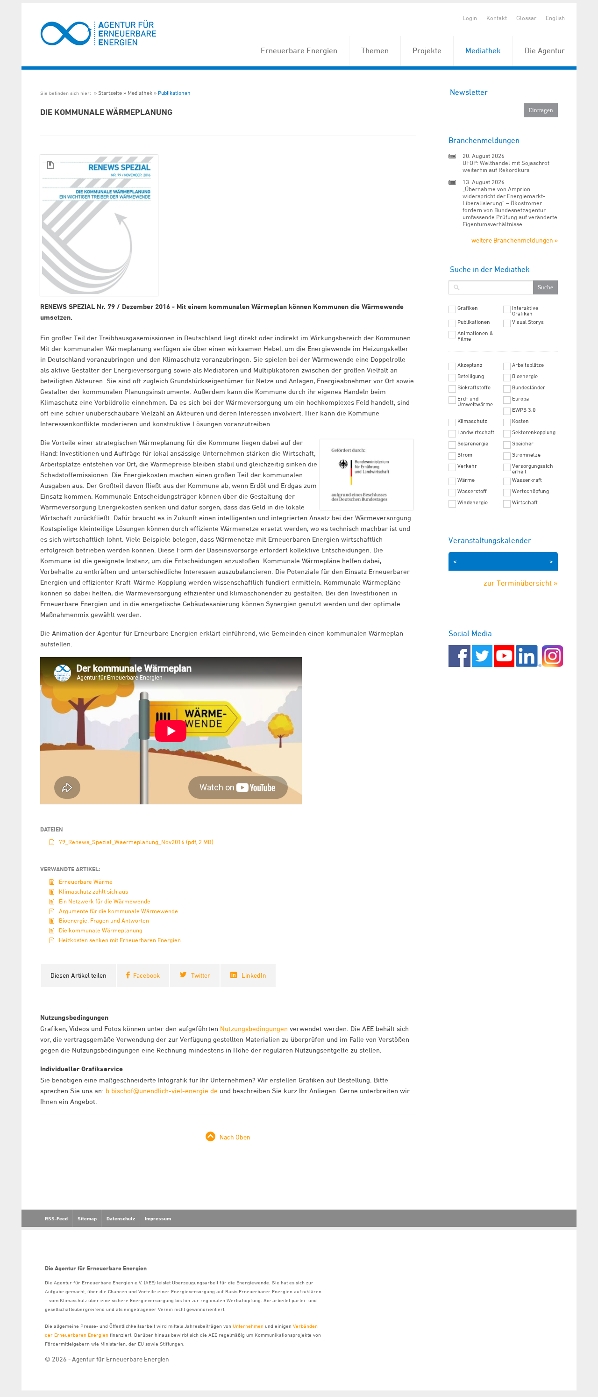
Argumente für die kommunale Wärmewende (118, 911)
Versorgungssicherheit (532, 468)
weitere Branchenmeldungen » (514, 240)
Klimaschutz (472, 421)
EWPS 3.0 (524, 410)
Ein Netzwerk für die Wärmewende (104, 901)
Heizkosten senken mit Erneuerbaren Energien (120, 940)
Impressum (158, 1218)
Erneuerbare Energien (299, 50)
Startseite (110, 92)
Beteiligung (470, 376)
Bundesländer (528, 387)
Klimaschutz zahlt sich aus (93, 891)
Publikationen (174, 92)
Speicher (523, 443)
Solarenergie (472, 443)
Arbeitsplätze (528, 365)
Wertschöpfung (530, 491)
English (555, 17)
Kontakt (496, 17)
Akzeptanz (470, 365)
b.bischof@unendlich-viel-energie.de (162, 1091)
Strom (464, 455)
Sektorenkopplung (533, 432)
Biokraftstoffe (474, 387)
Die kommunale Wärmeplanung (100, 930)
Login (470, 17)
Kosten (520, 421)
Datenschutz (121, 1218)
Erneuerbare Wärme (86, 881)
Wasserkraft (527, 480)
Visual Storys (528, 322)
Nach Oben (235, 1137)
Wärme (466, 480)
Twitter (200, 975)
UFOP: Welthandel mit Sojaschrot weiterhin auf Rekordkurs (506, 166)
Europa (520, 398)
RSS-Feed (56, 1218)
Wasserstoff (472, 491)
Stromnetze (526, 455)
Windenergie (472, 502)
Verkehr (467, 466)
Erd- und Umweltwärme (475, 401)
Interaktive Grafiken (525, 310)
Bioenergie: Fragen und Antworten (104, 920)
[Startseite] (98, 33)
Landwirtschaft (475, 432)
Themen (375, 50)
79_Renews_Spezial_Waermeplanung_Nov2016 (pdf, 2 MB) (136, 841)
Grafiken (467, 308)
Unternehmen (248, 1326)
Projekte (427, 50)
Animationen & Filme (475, 336)
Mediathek (483, 50)
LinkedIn (254, 975)
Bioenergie (525, 376)
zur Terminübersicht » (521, 583)
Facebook (146, 975)
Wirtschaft (525, 502)
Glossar (526, 17)
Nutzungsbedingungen (254, 1028)
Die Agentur (545, 50)
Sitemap (87, 1218)
